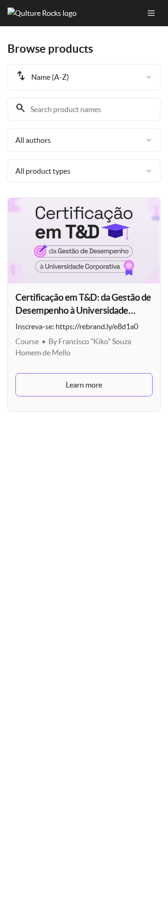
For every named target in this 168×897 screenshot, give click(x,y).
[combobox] (84, 77)
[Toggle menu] (151, 13)
